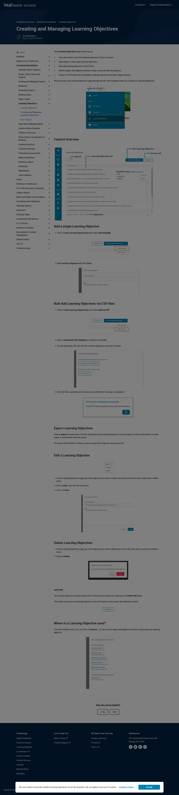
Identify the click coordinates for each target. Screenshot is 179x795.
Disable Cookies (126, 787)
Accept (149, 787)
